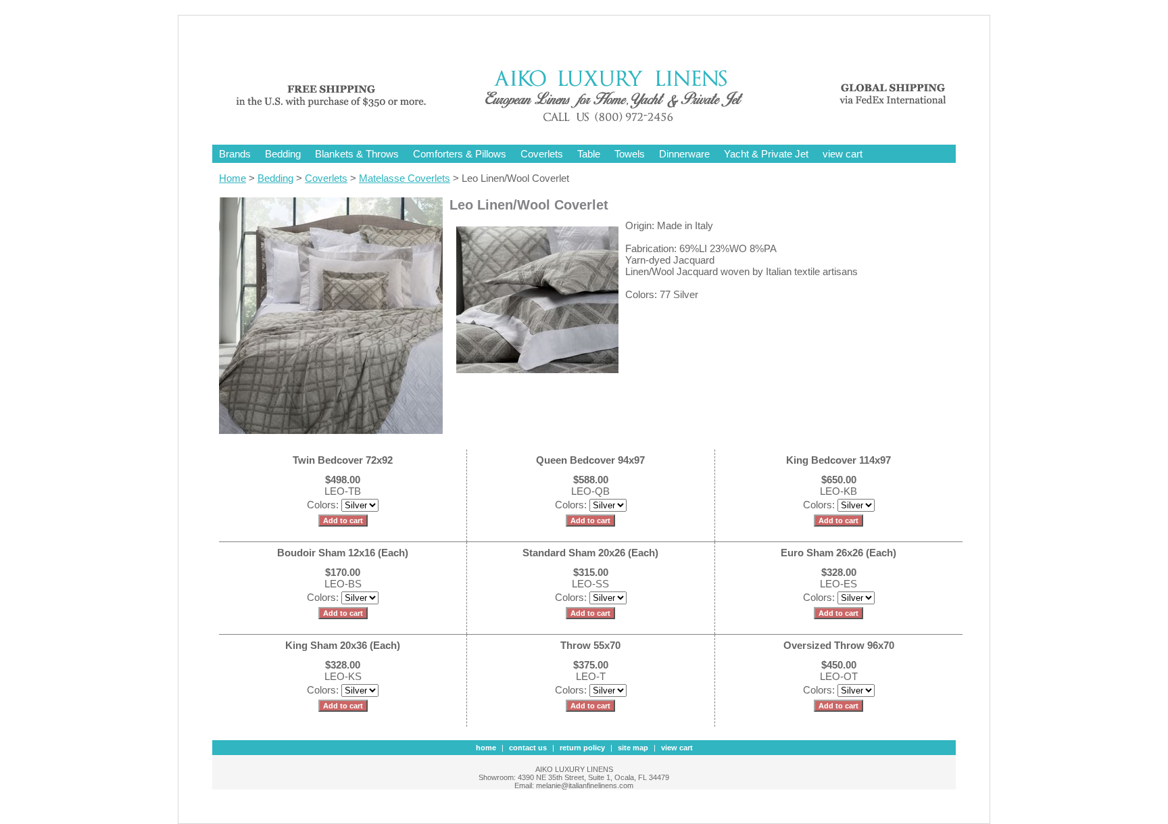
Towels (629, 154)
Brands (235, 154)
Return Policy (582, 748)
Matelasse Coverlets (404, 178)
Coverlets (541, 154)
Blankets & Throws (357, 154)
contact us (528, 748)
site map (633, 748)
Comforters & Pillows (459, 154)
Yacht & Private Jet (766, 154)
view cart (842, 154)
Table (588, 154)
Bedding (283, 154)
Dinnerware (684, 154)
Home (232, 178)
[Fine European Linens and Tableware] (594, 123)
